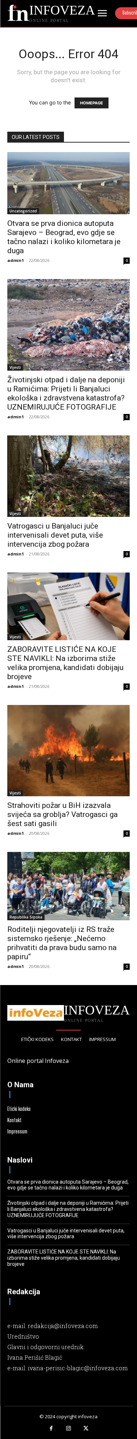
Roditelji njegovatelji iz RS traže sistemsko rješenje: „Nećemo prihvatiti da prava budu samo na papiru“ (62, 943)
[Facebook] (51, 1429)
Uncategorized (23, 211)
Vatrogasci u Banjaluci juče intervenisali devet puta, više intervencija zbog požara (55, 535)
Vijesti (15, 367)
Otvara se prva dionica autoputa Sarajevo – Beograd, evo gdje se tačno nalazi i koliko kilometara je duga (64, 237)
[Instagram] (69, 1429)
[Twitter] (86, 1429)
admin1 (15, 260)
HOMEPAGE (91, 102)
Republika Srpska (25, 917)
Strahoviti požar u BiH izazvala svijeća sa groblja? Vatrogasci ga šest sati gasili (62, 814)
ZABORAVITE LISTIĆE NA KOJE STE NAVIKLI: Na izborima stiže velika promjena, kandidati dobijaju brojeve (65, 663)
